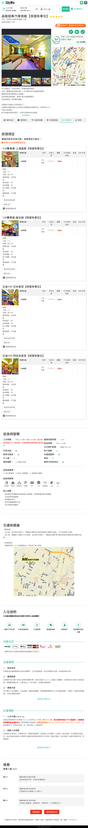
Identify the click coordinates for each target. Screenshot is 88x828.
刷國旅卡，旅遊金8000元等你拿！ (73, 25)
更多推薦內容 (51, 812)
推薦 (79, 120)
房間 (23, 120)
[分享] (71, 32)
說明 (67, 120)
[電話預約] (83, 32)
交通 (53, 120)
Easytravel (47, 826)
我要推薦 (36, 812)
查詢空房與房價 (9, 200)
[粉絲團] (77, 32)
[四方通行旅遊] (10, 4)
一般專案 (23, 161)
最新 (10, 120)
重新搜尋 (66, 9)
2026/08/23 (51, 161)
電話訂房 (7, 204)
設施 (38, 120)
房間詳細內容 (11, 208)
